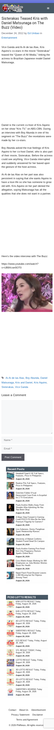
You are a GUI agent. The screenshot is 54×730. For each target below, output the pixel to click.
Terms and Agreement (27, 719)
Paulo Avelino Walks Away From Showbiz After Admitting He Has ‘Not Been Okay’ (30, 507)
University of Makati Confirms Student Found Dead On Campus (30, 540)
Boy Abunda (32, 378)
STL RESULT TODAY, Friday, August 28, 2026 (28, 651)
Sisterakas (8, 387)
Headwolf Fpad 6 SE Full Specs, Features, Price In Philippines (30, 474)
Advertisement (38, 710)
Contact (12, 710)
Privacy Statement (20, 714)
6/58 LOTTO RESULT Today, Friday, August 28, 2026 (28, 602)
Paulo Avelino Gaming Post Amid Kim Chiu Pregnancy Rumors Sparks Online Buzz (30, 551)
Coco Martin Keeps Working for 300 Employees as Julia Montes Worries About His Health (31, 563)
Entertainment (9, 37)
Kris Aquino (40, 382)
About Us (23, 710)
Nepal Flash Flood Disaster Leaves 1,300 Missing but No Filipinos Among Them (31, 575)
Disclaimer (37, 714)
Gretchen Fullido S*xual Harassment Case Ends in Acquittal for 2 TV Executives (31, 495)
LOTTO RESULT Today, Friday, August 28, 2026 (29, 661)
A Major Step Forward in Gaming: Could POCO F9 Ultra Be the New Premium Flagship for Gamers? (30, 519)
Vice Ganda (21, 387)
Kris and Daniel (23, 382)
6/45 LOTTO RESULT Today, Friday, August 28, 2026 (28, 612)
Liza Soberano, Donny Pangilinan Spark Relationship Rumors (30, 530)
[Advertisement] (27, 95)
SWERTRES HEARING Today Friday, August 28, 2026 (29, 690)
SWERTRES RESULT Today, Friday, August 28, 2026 (28, 632)
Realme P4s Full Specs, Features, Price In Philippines (31, 484)
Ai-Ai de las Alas (15, 378)
